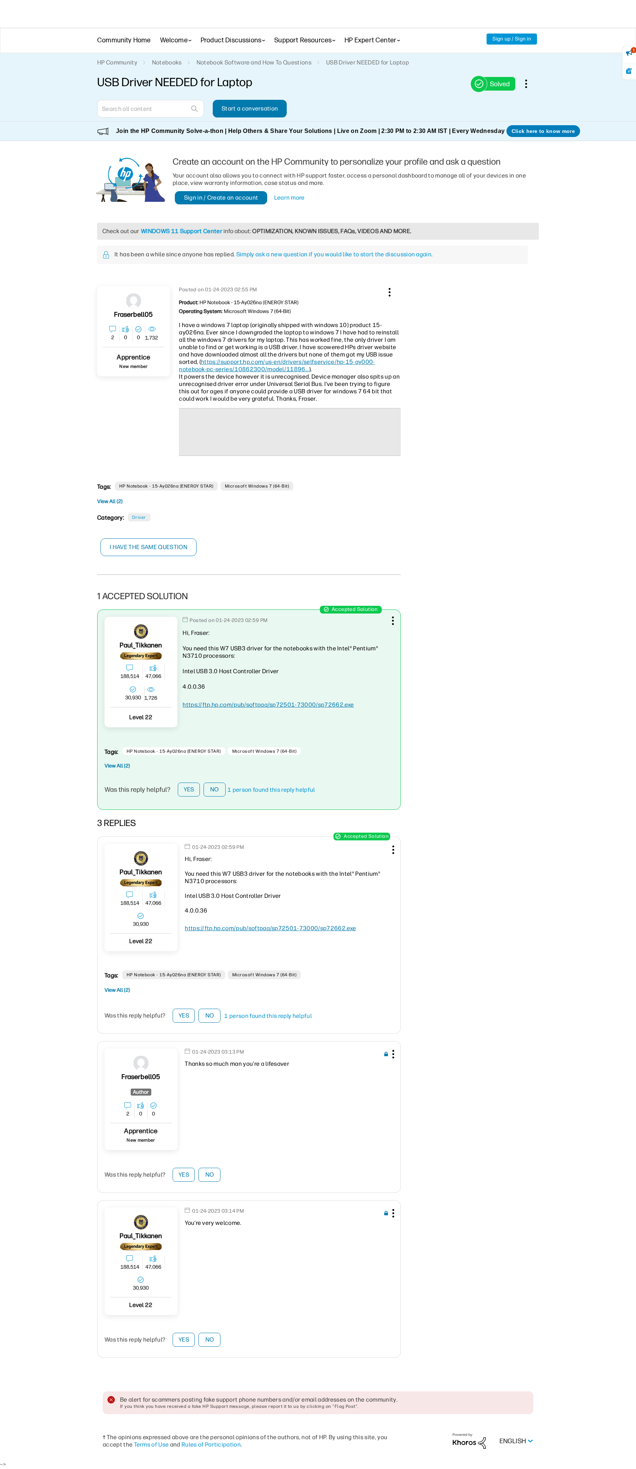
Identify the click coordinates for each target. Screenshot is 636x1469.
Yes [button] (189, 789)
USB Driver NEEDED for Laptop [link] (367, 62)
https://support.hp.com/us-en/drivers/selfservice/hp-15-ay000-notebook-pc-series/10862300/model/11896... (277, 365)
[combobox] (150, 108)
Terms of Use (151, 1444)
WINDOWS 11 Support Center (181, 231)
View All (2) (110, 501)
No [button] (214, 789)
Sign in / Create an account (221, 197)
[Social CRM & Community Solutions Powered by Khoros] (469, 1441)
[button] (388, 291)
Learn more (289, 197)
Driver (139, 517)
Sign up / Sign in (511, 39)
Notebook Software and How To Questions (254, 62)
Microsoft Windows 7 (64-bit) (257, 486)
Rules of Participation (211, 1444)
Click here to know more (543, 131)
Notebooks (167, 62)
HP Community (117, 62)
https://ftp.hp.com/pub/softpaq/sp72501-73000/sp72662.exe (268, 704)
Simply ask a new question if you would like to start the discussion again (333, 254)
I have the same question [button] (148, 547)
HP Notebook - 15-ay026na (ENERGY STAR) (166, 486)
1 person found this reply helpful (271, 789)
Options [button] (530, 83)
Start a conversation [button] (250, 108)
